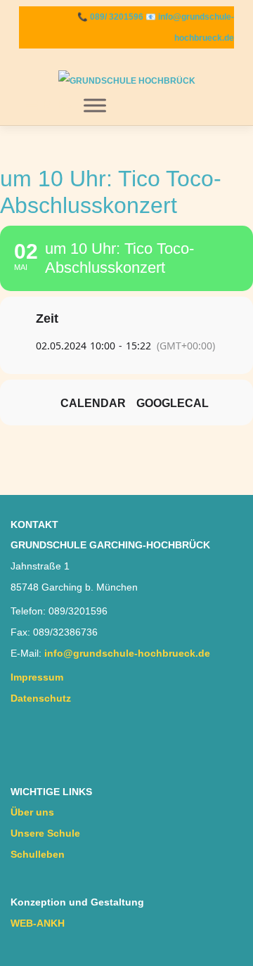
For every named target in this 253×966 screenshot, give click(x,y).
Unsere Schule (45, 833)
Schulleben (38, 854)
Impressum (37, 677)
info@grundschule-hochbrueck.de (127, 653)
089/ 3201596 (116, 17)
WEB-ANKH (38, 923)
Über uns (32, 812)
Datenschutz (41, 698)
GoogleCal (172, 403)
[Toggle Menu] (95, 105)
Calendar (93, 403)
